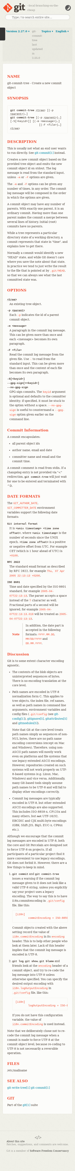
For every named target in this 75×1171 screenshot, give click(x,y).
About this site (16, 1141)
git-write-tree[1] (18, 1087)
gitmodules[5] (27, 723)
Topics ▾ (47, 31)
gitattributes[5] (56, 718)
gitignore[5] (35, 718)
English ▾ (62, 31)
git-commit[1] (44, 152)
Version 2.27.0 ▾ (18, 31)
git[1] (26, 1105)
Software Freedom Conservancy (49, 1150)
